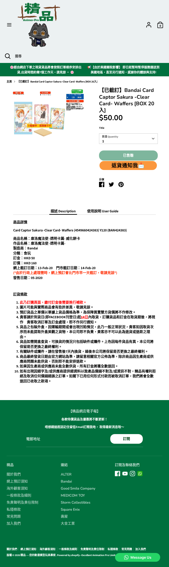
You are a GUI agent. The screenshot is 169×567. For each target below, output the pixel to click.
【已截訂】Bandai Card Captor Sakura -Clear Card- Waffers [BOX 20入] (57, 81)
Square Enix (70, 509)
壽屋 (64, 516)
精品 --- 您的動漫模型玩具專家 (38, 555)
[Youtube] (125, 473)
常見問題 (14, 516)
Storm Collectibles (75, 502)
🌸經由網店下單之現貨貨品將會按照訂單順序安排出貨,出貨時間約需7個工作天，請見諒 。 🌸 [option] (45, 69)
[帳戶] (148, 22)
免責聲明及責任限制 (22, 502)
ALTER (66, 474)
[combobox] (128, 138)
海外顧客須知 (17, 488)
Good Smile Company (78, 488)
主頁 (9, 81)
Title (101, 127)
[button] (128, 165)
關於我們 (14, 474)
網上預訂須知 (17, 481)
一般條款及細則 (19, 495)
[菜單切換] (9, 24)
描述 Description (63, 211)
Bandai (66, 481)
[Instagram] (132, 473)
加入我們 (14, 523)
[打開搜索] (7, 56)
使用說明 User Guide (102, 211)
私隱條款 (14, 509)
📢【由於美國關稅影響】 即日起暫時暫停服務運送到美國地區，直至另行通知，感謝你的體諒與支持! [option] (123, 69)
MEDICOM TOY (73, 495)
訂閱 (126, 438)
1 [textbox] (103, 141)
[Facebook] (117, 473)
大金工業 (68, 523)
